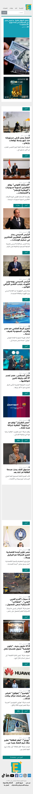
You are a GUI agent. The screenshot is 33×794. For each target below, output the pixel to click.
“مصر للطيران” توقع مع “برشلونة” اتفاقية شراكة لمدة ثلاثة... (19, 425)
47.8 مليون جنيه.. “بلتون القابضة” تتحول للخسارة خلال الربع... (17, 649)
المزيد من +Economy (16, 757)
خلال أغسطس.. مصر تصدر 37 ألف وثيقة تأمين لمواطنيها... (18, 378)
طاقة (18, 440)
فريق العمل (19, 783)
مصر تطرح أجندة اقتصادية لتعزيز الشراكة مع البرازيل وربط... (18, 555)
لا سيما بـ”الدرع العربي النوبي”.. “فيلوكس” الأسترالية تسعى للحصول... (17, 602)
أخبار (16, 8)
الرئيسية (21, 8)
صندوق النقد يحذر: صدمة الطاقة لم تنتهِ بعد (18, 471)
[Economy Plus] (29, 7)
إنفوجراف (5, 8)
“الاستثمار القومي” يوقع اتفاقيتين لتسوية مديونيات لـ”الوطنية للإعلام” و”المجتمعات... (18, 189)
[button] (16, 72)
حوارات (11, 8)
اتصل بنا (6, 785)
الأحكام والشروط (8, 783)
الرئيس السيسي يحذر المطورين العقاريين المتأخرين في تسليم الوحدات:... (17, 237)
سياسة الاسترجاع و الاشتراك (20, 785)
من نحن (28, 783)
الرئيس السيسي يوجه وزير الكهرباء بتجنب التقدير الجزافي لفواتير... (16, 284)
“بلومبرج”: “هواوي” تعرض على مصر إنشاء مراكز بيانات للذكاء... (17, 696)
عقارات (18, 205)
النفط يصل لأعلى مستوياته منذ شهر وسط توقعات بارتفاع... (17, 141)
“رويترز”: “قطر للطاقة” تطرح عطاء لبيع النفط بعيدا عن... (17, 741)
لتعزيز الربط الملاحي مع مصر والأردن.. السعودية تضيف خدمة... (17, 331)
